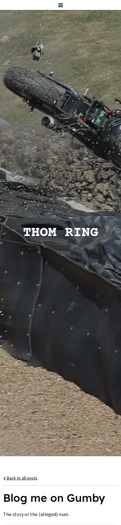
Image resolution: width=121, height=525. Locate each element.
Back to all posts (22, 478)
